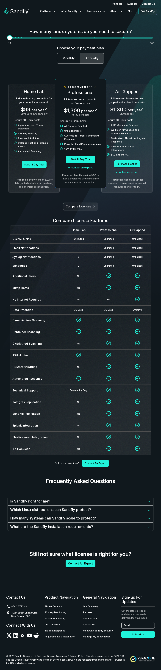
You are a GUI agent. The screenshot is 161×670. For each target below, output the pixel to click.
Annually (92, 58)
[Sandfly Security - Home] (16, 11)
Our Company (90, 606)
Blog (130, 11)
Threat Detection (54, 606)
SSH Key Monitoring (55, 612)
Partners (117, 3)
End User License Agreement (52, 656)
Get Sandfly (148, 11)
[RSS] (22, 636)
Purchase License (127, 163)
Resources (94, 11)
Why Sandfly (69, 11)
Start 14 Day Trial (34, 164)
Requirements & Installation (60, 636)
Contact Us (148, 3)
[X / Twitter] (9, 636)
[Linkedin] (16, 636)
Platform (46, 11)
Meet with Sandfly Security (98, 630)
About (114, 11)
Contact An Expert (95, 463)
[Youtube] (29, 636)
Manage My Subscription (97, 636)
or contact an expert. (80, 167)
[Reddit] (36, 636)
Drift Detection (53, 624)
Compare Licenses (78, 206)
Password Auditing (55, 618)
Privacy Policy (77, 656)
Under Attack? (90, 618)
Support (132, 3)
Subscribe (138, 634)
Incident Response (55, 630)
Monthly (68, 58)
